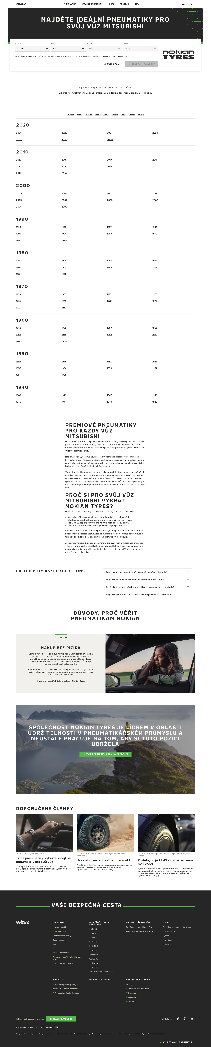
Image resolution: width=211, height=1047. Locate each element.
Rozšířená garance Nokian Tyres (139, 927)
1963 (109, 334)
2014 (64, 166)
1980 (106, 114)
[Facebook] (177, 1019)
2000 (88, 114)
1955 (18, 368)
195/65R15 (93, 942)
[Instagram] (184, 1019)
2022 (19, 139)
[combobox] (32, 48)
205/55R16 (94, 929)
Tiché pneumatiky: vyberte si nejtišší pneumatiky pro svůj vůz (43, 859)
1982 (154, 267)
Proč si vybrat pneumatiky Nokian (177, 927)
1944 (64, 402)
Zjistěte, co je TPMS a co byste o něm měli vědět (165, 862)
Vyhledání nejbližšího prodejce (65, 984)
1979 (18, 294)
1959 (18, 361)
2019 (18, 159)
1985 (18, 267)
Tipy (137, 4)
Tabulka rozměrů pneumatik (101, 972)
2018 (64, 159)
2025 (64, 133)
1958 (64, 361)
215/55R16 (93, 967)
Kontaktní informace (138, 980)
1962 (154, 334)
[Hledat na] (191, 4)
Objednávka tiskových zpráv (138, 989)
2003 (110, 200)
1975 (18, 301)
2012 (154, 166)
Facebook (132, 997)
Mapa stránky (139, 1034)
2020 (70, 114)
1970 (115, 114)
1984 (64, 267)
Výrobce (18, 43)
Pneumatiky (70, 4)
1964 (64, 334)
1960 (123, 114)
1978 (64, 294)
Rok (52, 43)
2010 (79, 114)
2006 (155, 193)
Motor (125, 43)
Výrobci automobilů (61, 953)
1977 (109, 294)
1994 (64, 233)
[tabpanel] (86, 54)
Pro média (167, 940)
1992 (154, 233)
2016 (154, 159)
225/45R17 (93, 933)
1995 (18, 233)
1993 (109, 233)
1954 (64, 368)
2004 (64, 200)
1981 (18, 274)
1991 (18, 240)
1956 (154, 361)
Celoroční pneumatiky (62, 936)
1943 (109, 402)
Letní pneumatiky (60, 927)
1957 (109, 361)
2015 (18, 166)
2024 (109, 133)
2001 (18, 206)
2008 (64, 193)
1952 (154, 368)
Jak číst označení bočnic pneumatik (104, 860)
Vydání (166, 936)
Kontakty (167, 944)
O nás (111, 4)
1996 (154, 227)
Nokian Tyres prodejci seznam (65, 989)
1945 (18, 402)
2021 (64, 139)
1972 (154, 301)
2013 (109, 166)
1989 (18, 260)
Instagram (132, 993)
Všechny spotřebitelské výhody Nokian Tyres (62, 681)
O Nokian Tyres (169, 931)
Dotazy (129, 984)
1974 (64, 301)
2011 (18, 173)
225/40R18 (93, 937)
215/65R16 (93, 950)
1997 (109, 227)
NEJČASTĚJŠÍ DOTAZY (100, 980)
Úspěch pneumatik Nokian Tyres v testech (67, 958)
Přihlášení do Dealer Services (67, 993)
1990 (97, 114)
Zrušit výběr (112, 64)
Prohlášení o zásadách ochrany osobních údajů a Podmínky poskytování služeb (85, 1034)
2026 (19, 133)
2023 (155, 133)
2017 (109, 159)
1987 (109, 260)
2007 (109, 193)
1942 (154, 402)
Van (54, 948)
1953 (109, 368)
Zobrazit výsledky (143, 64)
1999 (18, 227)
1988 (64, 260)
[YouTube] (191, 1019)
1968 (64, 328)
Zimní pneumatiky (60, 931)
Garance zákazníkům (92, 4)
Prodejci (124, 4)
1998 (64, 227)
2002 (155, 200)
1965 (18, 334)
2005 (19, 200)
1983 (109, 267)
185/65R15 (93, 955)
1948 (64, 395)
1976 (154, 294)
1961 (18, 341)
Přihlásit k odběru (61, 1019)
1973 (109, 301)
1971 (18, 307)
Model (89, 43)
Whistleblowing (124, 1034)
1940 (141, 114)
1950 (132, 114)
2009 (19, 193)
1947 (109, 395)
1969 (18, 328)
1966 (154, 328)
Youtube (132, 1002)
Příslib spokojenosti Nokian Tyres (140, 931)
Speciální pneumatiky (64, 963)
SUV (54, 944)
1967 (109, 328)
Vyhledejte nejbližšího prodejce (107, 754)
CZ (183, 4)
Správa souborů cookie (156, 1034)
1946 (154, 395)
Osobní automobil (60, 940)
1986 (154, 260)
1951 (18, 375)
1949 (18, 395)
